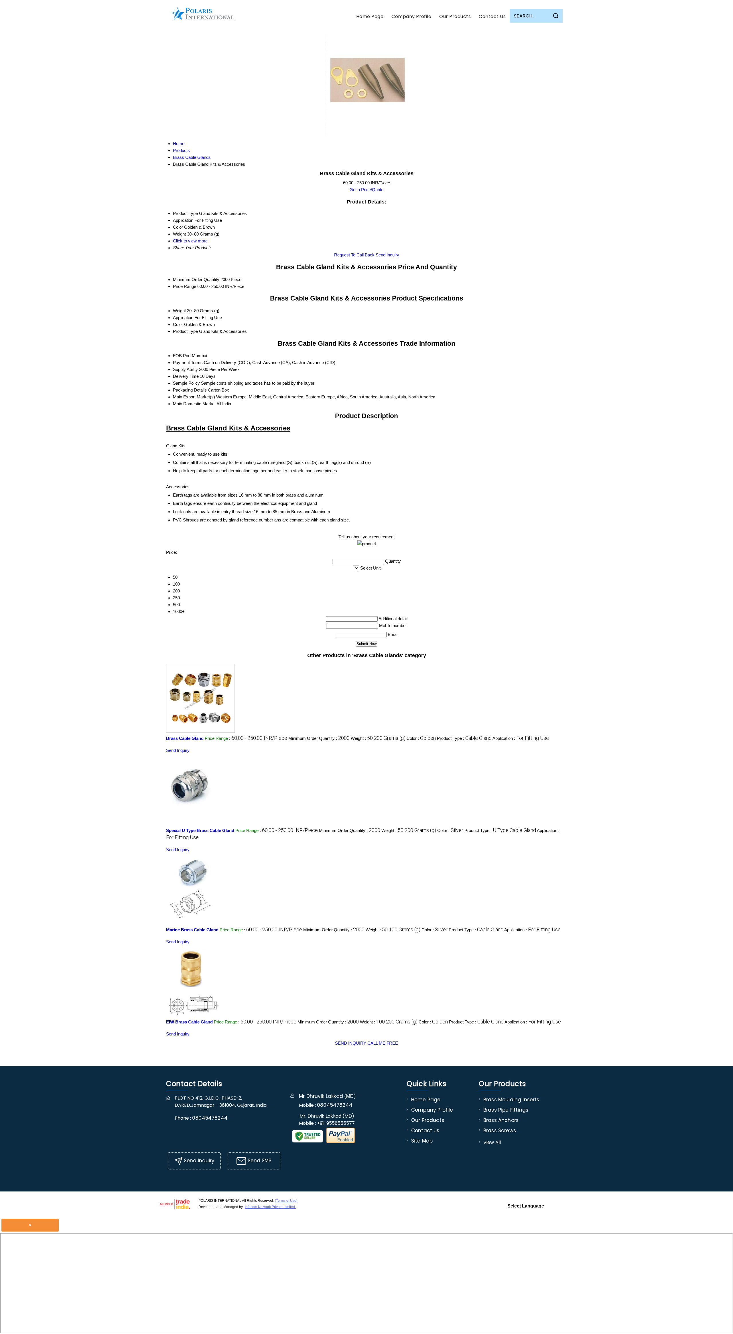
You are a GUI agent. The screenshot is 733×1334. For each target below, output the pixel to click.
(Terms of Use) (286, 1201)
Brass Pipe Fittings (505, 1109)
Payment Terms (188, 362)
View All (492, 1142)
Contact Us (492, 16)
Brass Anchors (501, 1120)
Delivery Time (186, 376)
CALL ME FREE (382, 1043)
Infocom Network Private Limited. (270, 1207)
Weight (179, 310)
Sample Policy (186, 383)
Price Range (184, 286)
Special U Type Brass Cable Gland (200, 830)
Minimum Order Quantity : (319, 738)
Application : (520, 738)
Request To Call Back (354, 254)
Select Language (525, 1205)
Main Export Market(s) (194, 396)
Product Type (185, 331)
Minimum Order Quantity (196, 279)
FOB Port (182, 355)
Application (183, 317)
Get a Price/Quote (366, 189)
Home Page (369, 16)
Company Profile (411, 16)
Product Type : (464, 738)
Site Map (422, 1140)
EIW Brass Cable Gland (189, 1021)
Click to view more (190, 240)
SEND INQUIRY (350, 1043)
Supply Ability (185, 369)
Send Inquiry (387, 254)
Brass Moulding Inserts (511, 1099)
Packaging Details (190, 390)
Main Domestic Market (194, 403)
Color (178, 324)
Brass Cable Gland (185, 738)
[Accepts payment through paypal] (340, 1142)
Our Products (455, 16)
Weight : (378, 738)
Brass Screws (499, 1130)
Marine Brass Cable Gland (192, 929)
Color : (421, 738)
